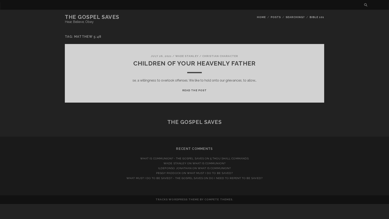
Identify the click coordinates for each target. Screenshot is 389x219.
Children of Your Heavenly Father (194, 63)
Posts (276, 17)
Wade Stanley (187, 56)
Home (261, 17)
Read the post (194, 90)
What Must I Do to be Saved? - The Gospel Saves (164, 178)
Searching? (295, 17)
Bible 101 (317, 17)
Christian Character (220, 56)
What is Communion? (208, 163)
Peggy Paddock (168, 173)
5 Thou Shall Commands (229, 158)
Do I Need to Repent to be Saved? (235, 178)
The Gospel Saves (92, 17)
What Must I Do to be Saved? (210, 173)
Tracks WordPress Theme (177, 199)
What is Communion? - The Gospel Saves (172, 158)
